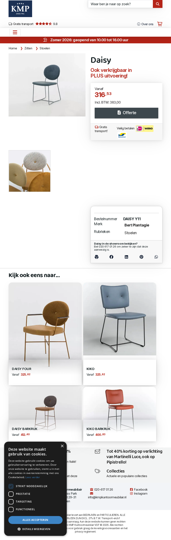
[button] (35, 529)
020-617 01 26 (103, 489)
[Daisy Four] (45, 333)
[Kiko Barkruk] (119, 414)
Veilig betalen (126, 128)
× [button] (62, 446)
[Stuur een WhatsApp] (154, 257)
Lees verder (32, 477)
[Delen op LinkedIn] (126, 257)
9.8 (54, 24)
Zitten (28, 48)
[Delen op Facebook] (111, 257)
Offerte (129, 112)
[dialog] (35, 489)
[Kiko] (119, 318)
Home (13, 48)
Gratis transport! (101, 129)
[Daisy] (47, 85)
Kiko (90, 369)
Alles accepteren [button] (35, 520)
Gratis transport (22, 24)
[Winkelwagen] (159, 24)
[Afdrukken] (99, 257)
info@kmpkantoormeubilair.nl (107, 497)
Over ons (147, 24)
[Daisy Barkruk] (45, 414)
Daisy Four (21, 369)
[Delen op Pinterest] (141, 257)
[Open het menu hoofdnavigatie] (15, 32)
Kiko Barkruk (98, 429)
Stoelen (45, 48)
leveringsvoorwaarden (107, 528)
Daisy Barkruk (25, 429)
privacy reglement (85, 531)
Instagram (140, 493)
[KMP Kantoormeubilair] (20, 10)
